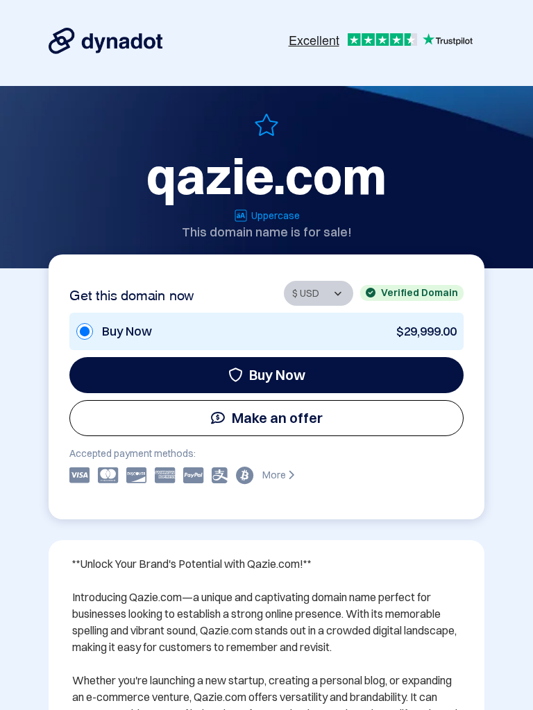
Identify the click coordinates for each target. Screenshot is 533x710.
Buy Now (277, 374)
